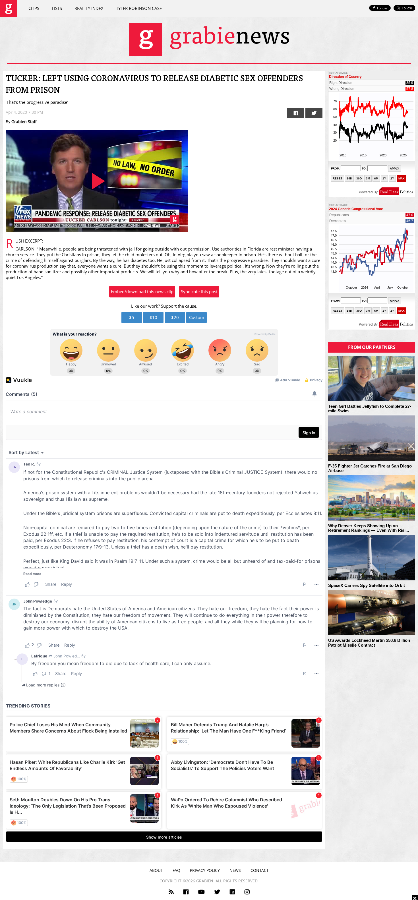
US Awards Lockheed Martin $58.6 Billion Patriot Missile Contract (369, 642)
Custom (196, 317)
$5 (131, 317)
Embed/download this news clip (142, 291)
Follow (382, 8)
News (235, 870)
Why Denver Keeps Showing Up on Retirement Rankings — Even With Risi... (368, 528)
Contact (260, 870)
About (156, 870)
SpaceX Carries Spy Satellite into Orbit (366, 585)
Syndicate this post (199, 291)
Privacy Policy (205, 870)
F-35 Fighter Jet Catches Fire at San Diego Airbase (370, 468)
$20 (175, 317)
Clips (33, 8)
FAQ (176, 870)
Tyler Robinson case (139, 8)
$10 (153, 317)
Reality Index (89, 8)
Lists (57, 8)
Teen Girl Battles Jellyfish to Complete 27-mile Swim (369, 408)
